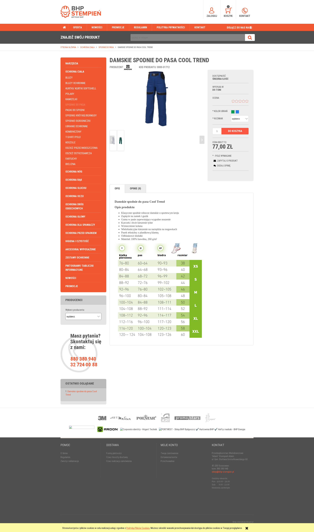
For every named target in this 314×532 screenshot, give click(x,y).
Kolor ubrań (219, 111)
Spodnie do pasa (75, 104)
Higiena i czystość (77, 241)
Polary (69, 93)
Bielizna (70, 164)
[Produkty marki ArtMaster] (120, 417)
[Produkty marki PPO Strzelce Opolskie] (165, 417)
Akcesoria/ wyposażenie (80, 249)
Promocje (71, 286)
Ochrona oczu (74, 196)
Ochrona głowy (75, 216)
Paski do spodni (75, 110)
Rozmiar (217, 118)
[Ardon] (128, 67)
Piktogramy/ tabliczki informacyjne (79, 267)
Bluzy (69, 77)
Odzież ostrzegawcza (78, 153)
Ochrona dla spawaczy (80, 224)
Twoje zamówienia (169, 453)
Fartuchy (71, 158)
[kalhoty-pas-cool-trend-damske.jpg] (120, 140)
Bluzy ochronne (75, 83)
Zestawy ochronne (77, 257)
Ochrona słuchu (75, 188)
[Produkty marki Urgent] (210, 417)
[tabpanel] (181, 269)
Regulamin (65, 457)
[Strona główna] (81, 12)
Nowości (70, 278)
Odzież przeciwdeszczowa (81, 147)
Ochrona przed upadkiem (80, 233)
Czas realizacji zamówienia (119, 461)
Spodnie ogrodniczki (77, 120)
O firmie (64, 453)
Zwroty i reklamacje (70, 461)
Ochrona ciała (74, 71)
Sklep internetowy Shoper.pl (243, 522)
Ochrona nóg (73, 171)
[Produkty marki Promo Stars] (187, 417)
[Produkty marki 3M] (102, 417)
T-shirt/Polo (73, 137)
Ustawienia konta (169, 457)
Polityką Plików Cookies (138, 528)
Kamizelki (71, 99)
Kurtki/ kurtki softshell (80, 88)
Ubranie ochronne (76, 126)
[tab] (117, 188)
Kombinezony (73, 131)
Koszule (70, 142)
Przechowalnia (167, 461)
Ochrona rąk (73, 179)
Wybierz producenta (74, 310)
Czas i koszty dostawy (117, 457)
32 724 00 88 (83, 364)
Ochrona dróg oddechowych (74, 206)
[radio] (233, 112)
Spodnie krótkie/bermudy (81, 115)
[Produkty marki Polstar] (146, 417)
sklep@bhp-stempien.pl (223, 471)
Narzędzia (71, 63)
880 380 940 (83, 359)
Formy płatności (114, 453)
